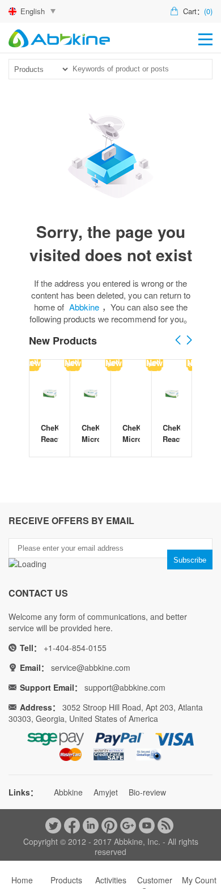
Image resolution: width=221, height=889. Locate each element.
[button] (189, 340)
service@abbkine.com (90, 667)
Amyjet (106, 792)
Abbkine (84, 307)
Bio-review (147, 792)
